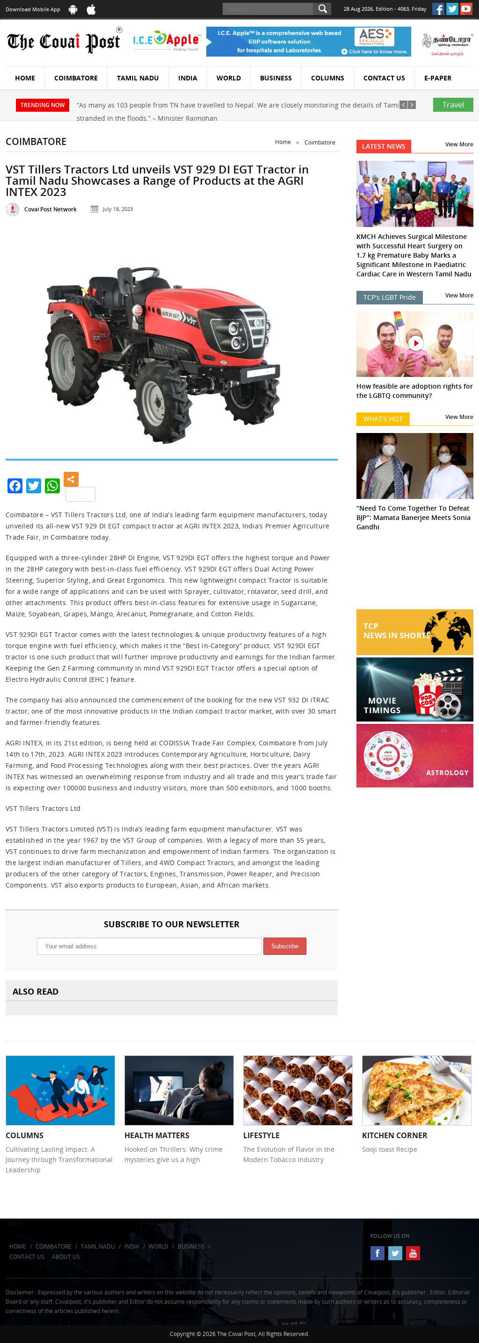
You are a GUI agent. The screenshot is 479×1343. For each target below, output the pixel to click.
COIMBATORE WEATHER (414, 574)
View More (459, 144)
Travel (453, 105)
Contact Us (384, 77)
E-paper (437, 77)
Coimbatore (76, 77)
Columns (327, 77)
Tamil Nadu (138, 77)
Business (276, 77)
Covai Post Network (50, 209)
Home (25, 77)
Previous (23, 345)
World (229, 77)
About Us (66, 1257)
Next (320, 345)
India (187, 77)
